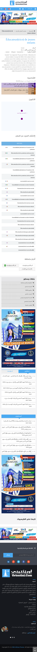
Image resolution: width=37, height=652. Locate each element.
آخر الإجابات (10, 371)
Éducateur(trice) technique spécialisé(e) (25, 232)
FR (1, 9)
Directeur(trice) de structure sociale (26, 188)
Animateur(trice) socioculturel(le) (26, 243)
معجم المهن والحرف (21, 31)
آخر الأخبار (27, 371)
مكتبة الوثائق (32, 609)
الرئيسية (31, 31)
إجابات (34, 605)
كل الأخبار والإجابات (10, 265)
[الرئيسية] (18, 3)
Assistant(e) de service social (27, 181)
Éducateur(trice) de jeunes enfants (20, 41)
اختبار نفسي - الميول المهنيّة (27, 603)
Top (35, 650)
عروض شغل (32, 613)
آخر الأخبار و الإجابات (27, 265)
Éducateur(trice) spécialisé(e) (27, 192)
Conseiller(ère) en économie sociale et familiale (23, 185)
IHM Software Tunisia (18, 647)
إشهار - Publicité (31, 615)
